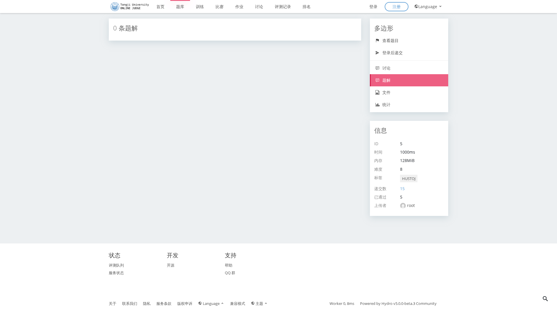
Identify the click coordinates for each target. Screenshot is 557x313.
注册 (397, 6)
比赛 (220, 6)
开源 (170, 265)
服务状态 (116, 272)
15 (402, 188)
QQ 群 (230, 272)
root (411, 205)
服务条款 (163, 303)
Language (428, 6)
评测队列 (116, 265)
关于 (112, 303)
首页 (160, 6)
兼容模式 (237, 303)
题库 (180, 6)
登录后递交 (392, 52)
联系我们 (129, 303)
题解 (385, 80)
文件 (385, 92)
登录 (373, 6)
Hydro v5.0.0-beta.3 (398, 303)
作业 (239, 6)
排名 (307, 6)
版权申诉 (184, 303)
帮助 (228, 265)
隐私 (147, 303)
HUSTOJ (408, 178)
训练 (200, 6)
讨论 (259, 6)
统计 (385, 104)
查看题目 (390, 40)
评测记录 (283, 6)
